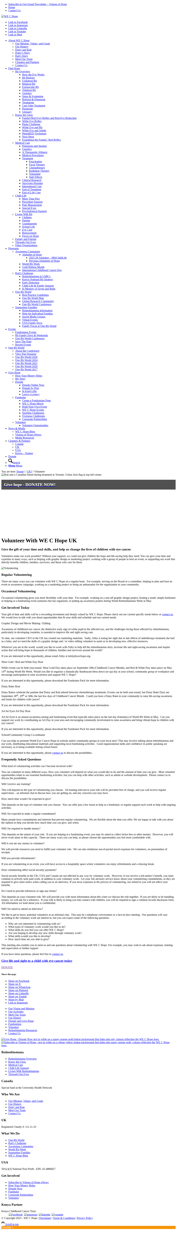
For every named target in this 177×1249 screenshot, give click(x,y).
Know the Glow (17, 1061)
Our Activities (16, 1011)
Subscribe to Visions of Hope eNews (28, 1182)
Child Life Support (18, 1068)
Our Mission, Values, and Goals (25, 1100)
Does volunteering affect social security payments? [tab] (29, 869)
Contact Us (14, 10)
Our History (14, 1017)
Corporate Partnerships (20, 1194)
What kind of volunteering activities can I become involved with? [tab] (36, 766)
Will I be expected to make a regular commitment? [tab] (28, 813)
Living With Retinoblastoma (23, 1071)
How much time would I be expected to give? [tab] (26, 798)
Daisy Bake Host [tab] (10, 686)
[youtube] (57, 1214)
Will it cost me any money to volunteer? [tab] (23, 843)
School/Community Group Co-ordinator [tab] (23, 734)
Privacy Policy (85, 1218)
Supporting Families (19, 1152)
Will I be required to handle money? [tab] (20, 828)
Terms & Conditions (64, 1218)
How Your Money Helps (21, 1185)
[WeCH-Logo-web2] (9, 16)
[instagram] (31, 1214)
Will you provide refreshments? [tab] (18, 858)
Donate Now (15, 1188)
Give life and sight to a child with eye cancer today (36, 961)
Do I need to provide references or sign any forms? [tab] (29, 890)
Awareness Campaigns (20, 1146)
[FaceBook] (15, 1214)
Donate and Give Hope (21, 1020)
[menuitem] (92, 4)
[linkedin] (44, 1214)
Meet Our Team (17, 1014)
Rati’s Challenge (17, 1143)
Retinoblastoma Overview (22, 1058)
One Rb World (16, 1140)
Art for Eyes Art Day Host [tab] (15, 711)
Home (11, 7)
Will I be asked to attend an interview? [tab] (22, 908)
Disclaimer (45, 1218)
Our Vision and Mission (21, 1008)
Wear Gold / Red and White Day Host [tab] (22, 661)
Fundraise (13, 1191)
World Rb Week (17, 1149)
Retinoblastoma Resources (22, 1030)
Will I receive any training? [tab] (16, 784)
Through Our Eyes (18, 1074)
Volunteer (13, 1027)
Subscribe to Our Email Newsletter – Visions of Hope (37, 4)
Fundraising (14, 1024)
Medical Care (15, 1064)
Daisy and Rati (16, 1107)
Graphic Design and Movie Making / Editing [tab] (25, 623)
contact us (167, 614)
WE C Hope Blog (18, 1155)
